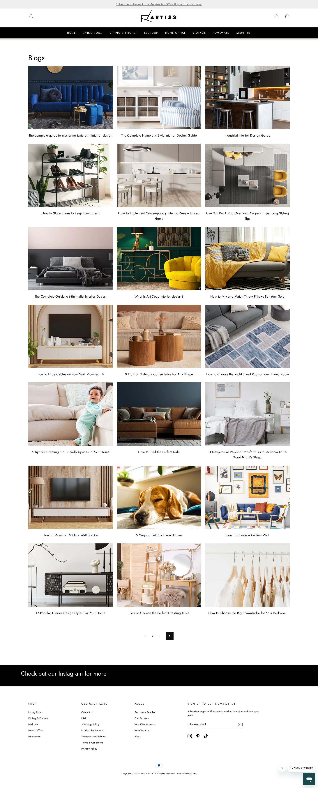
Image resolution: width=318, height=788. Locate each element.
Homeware (221, 33)
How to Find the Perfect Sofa (159, 452)
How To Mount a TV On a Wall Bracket (70, 535)
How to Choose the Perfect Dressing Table (159, 613)
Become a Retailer (145, 712)
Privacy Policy (89, 748)
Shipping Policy (90, 724)
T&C (195, 773)
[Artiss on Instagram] (190, 736)
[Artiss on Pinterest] (198, 736)
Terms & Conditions (92, 742)
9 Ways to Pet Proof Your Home (159, 535)
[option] (159, 4)
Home (71, 33)
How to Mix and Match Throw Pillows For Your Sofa (247, 296)
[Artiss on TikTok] (206, 736)
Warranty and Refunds (93, 736)
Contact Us (87, 712)
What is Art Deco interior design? (159, 296)
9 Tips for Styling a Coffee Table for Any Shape (159, 374)
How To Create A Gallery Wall (247, 535)
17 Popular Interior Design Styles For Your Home (70, 613)
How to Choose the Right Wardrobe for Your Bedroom (247, 613)
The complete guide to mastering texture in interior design (70, 135)
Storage (199, 33)
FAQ (83, 718)
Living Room (92, 33)
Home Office (175, 33)
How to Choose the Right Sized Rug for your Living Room (247, 374)
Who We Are (142, 730)
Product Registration (92, 730)
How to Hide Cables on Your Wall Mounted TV (70, 374)
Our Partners (142, 718)
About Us (243, 33)
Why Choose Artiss (145, 724)
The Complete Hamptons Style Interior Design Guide (159, 135)
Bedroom (151, 33)
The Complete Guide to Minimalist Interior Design (70, 296)
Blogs (138, 736)
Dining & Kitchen (123, 33)
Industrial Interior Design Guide (247, 135)
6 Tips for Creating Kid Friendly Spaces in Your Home (70, 452)
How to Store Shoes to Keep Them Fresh (70, 213)
